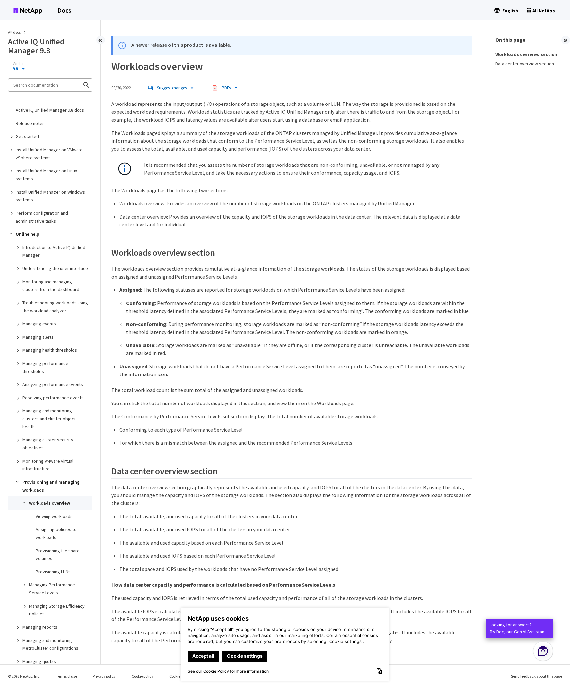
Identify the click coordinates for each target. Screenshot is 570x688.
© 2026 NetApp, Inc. (24, 676)
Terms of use (66, 676)
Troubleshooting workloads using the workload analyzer (55, 307)
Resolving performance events (53, 398)
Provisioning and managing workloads (50, 486)
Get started (27, 136)
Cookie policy (142, 676)
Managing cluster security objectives (47, 444)
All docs (14, 32)
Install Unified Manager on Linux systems (46, 175)
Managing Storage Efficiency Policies (57, 610)
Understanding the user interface (55, 268)
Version (19, 64)
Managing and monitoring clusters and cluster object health (49, 419)
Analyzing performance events (52, 384)
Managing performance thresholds (45, 367)
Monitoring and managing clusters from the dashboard (50, 285)
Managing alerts (38, 337)
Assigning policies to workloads (56, 533)
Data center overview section (524, 64)
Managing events (39, 324)
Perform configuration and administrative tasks (42, 217)
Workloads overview (49, 503)
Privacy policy (104, 676)
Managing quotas (39, 661)
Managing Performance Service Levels (52, 589)
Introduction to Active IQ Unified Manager (53, 251)
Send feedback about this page (536, 676)
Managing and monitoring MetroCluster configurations (50, 644)
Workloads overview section (526, 54)
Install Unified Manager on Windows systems (50, 196)
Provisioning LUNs (53, 572)
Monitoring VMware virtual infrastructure (47, 465)
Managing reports (39, 627)
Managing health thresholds (49, 350)
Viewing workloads (54, 516)
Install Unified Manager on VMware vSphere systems (49, 154)
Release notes (30, 123)
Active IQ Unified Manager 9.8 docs (50, 110)
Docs (64, 10)
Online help (27, 234)
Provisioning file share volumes (57, 554)
